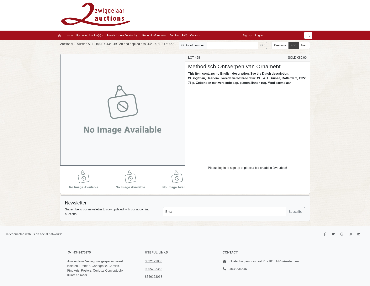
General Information (154, 35)
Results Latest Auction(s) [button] (122, 35)
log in (222, 167)
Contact (195, 35)
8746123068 (153, 276)
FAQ (184, 35)
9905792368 (153, 269)
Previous (280, 45)
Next (304, 45)
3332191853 (153, 261)
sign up (235, 167)
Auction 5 (66, 44)
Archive (174, 35)
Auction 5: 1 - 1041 (90, 44)
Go (262, 45)
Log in (259, 35)
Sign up (247, 35)
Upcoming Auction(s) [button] (88, 35)
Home (69, 35)
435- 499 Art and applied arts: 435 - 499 (133, 44)
